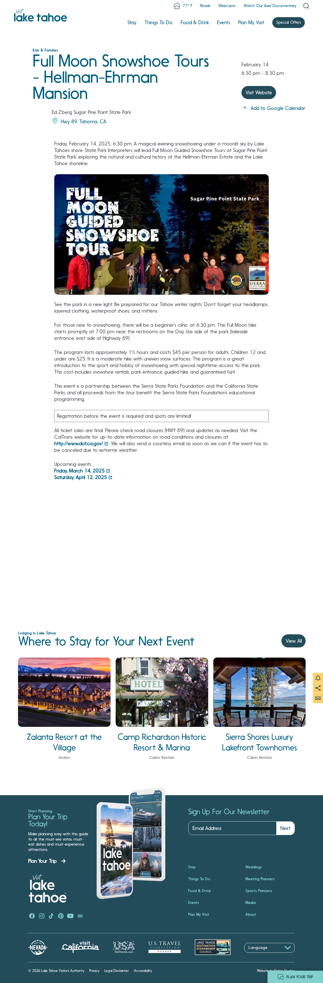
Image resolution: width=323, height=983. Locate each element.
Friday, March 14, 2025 (79, 471)
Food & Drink (195, 22)
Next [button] (285, 828)
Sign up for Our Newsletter (229, 811)
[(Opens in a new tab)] (32, 916)
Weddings (254, 867)
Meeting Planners (260, 879)
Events (223, 22)
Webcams (226, 5)
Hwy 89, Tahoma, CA (83, 121)
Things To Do (159, 22)
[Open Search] (306, 6)
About (251, 914)
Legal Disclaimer (116, 971)
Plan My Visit (251, 22)
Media (251, 903)
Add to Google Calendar (278, 108)
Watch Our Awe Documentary (270, 5)
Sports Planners (259, 891)
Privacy (94, 971)
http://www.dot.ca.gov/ (78, 443)
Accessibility (143, 971)
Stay (132, 22)
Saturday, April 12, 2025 (80, 477)
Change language (259, 955)
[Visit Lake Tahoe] (40, 15)
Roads (205, 5)
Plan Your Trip (42, 860)
